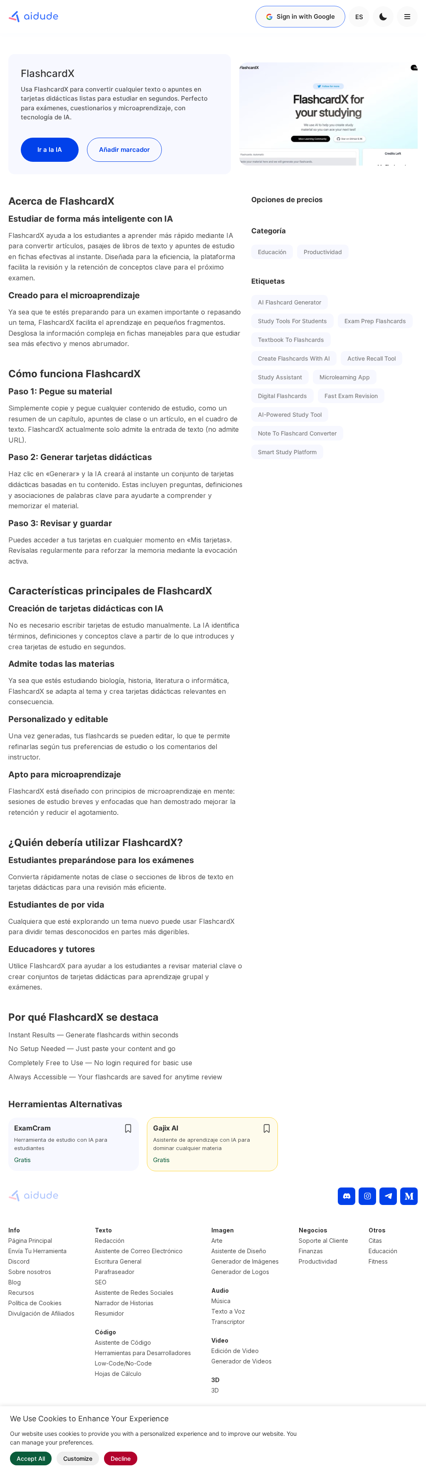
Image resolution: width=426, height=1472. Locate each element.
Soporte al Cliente (323, 1240)
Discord (19, 1261)
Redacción (109, 1240)
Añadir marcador (124, 149)
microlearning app (345, 377)
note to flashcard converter (297, 433)
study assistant (280, 377)
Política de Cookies (35, 1302)
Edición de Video (235, 1350)
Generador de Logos (240, 1271)
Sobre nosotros (29, 1271)
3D (215, 1390)
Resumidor (109, 1313)
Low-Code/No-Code (123, 1363)
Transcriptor (228, 1321)
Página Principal (30, 1240)
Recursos (21, 1292)
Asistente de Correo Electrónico (139, 1250)
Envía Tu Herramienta (37, 1250)
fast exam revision (351, 395)
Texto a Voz (228, 1311)
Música (220, 1300)
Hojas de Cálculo (118, 1373)
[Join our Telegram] (388, 1196)
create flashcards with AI (294, 358)
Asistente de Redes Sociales (134, 1292)
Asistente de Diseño (238, 1250)
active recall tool (371, 358)
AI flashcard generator (289, 302)
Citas (375, 1240)
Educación (272, 251)
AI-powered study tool (290, 414)
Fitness (378, 1261)
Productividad (323, 251)
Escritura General (118, 1261)
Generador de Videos (241, 1361)
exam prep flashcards (375, 320)
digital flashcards (282, 395)
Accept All (31, 1458)
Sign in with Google (306, 16)
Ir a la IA (49, 149)
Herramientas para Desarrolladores (143, 1352)
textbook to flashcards (291, 339)
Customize (77, 1458)
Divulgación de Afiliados (41, 1313)
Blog (14, 1282)
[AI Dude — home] (33, 16)
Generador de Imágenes (245, 1261)
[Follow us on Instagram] (367, 1196)
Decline (121, 1458)
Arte (217, 1240)
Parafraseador (114, 1271)
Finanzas (311, 1250)
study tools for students (292, 320)
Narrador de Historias (124, 1302)
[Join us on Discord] (346, 1196)
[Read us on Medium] (409, 1196)
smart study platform (287, 451)
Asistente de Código (123, 1342)
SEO (100, 1282)
